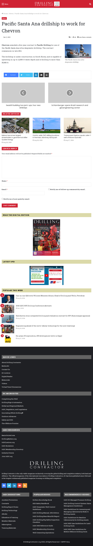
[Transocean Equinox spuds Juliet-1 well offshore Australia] (77, 125)
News (11, 14)
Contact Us (6, 369)
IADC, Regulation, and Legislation (14, 409)
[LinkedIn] (36, 75)
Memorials (6, 380)
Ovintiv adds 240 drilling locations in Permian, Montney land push (46, 136)
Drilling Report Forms (10, 507)
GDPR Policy (65, 542)
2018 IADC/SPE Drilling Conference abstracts (34, 306)
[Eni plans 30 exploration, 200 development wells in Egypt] (8, 339)
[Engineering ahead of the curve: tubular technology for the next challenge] (8, 329)
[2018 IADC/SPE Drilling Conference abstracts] (8, 309)
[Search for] (90, 4)
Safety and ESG (7, 420)
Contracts (5, 503)
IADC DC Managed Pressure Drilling (77, 500)
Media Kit (5, 366)
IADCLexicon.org (8, 442)
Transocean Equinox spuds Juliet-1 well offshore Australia (77, 136)
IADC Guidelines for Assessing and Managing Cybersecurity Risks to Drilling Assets (77, 511)
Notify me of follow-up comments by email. (67, 189)
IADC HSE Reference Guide (43, 526)
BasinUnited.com (8, 435)
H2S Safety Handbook (41, 503)
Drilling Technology (9, 510)
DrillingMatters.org (9, 439)
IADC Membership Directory (12, 449)
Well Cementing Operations (43, 533)
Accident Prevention (10, 500)
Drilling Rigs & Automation (12, 402)
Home (5, 14)
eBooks (4, 514)
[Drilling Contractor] (46, 4)
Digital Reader (7, 376)
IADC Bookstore (8, 446)
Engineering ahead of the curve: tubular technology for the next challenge (45, 326)
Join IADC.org (7, 456)
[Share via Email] (41, 75)
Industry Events (8, 453)
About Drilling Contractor (11, 362)
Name (4, 181)
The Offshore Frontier (10, 423)
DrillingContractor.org (33, 542)
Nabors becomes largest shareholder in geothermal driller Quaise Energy (14, 137)
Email (4, 189)
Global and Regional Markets (12, 406)
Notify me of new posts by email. (17, 199)
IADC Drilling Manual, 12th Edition (46, 513)
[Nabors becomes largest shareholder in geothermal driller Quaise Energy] (15, 125)
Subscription (6, 524)
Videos (4, 383)
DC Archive (6, 373)
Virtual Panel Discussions (11, 387)
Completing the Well (10, 399)
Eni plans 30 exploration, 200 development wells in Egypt (39, 336)
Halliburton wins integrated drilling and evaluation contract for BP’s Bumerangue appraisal (53, 316)
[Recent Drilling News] (46, 255)
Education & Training (10, 517)
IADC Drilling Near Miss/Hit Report (46, 516)
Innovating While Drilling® (12, 413)
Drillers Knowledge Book (42, 500)
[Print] (46, 75)
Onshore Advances (9, 416)
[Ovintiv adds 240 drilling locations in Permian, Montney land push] (46, 125)
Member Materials (9, 521)
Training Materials (9, 528)
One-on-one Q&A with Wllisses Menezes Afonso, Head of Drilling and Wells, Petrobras (50, 296)
